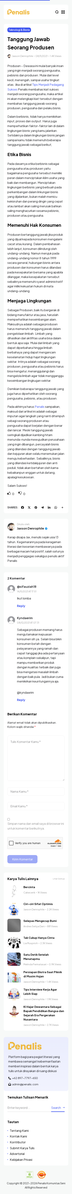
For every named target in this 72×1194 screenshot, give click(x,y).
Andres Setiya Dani (34, 926)
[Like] (9, 494)
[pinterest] (35, 507)
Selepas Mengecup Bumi (40, 920)
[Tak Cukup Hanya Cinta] (14, 942)
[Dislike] (20, 494)
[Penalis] (18, 12)
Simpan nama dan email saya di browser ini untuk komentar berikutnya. (35, 826)
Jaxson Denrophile (22, 56)
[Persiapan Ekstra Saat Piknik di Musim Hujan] (14, 976)
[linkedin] (49, 507)
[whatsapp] (55, 507)
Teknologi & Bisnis (19, 29)
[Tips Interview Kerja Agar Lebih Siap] (14, 994)
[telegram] (42, 507)
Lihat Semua (59, 879)
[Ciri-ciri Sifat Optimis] (14, 908)
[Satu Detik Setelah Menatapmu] (14, 959)
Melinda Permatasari (35, 964)
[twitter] (29, 507)
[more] (62, 507)
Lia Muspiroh (30, 943)
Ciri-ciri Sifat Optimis (38, 904)
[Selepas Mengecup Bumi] (14, 925)
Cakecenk (29, 892)
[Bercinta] (14, 891)
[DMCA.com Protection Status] (29, 1174)
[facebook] (22, 507)
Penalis (39, 407)
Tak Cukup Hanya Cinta (38, 937)
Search (56, 1108)
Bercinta (29, 887)
